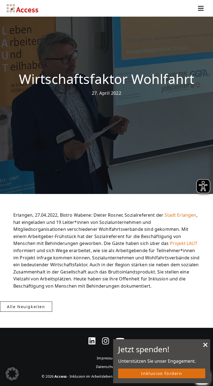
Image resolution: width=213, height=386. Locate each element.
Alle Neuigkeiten (26, 306)
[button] (12, 374)
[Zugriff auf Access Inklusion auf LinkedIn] (92, 337)
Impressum (106, 358)
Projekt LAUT (184, 243)
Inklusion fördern (161, 373)
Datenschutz (106, 366)
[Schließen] (205, 346)
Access (22, 8)
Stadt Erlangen (180, 215)
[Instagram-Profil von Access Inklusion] (105, 337)
